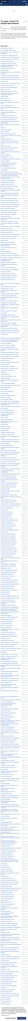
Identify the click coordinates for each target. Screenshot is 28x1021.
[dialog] (14, 1013)
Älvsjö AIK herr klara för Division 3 (8, 736)
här (14, 38)
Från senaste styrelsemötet (6, 623)
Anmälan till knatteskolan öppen (7, 977)
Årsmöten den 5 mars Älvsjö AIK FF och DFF (10, 200)
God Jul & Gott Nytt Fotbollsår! (7, 701)
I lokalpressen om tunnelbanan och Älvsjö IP (10, 332)
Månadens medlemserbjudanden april (8, 163)
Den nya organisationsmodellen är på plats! (10, 354)
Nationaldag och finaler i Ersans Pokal (8, 548)
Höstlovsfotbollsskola (5, 867)
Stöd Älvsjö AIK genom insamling (7, 760)
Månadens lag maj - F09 (5, 906)
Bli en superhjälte (4, 170)
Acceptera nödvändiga (11, 1018)
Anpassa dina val (5, 1015)
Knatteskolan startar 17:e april (7, 288)
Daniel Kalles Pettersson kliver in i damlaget (9, 744)
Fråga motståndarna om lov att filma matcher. (10, 642)
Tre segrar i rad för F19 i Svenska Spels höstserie (11, 504)
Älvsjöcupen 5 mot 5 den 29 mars (7, 85)
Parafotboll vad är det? (5, 360)
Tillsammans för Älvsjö (5, 397)
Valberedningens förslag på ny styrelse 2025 (10, 193)
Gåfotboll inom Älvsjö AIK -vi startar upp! (9, 172)
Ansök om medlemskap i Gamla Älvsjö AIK (9, 993)
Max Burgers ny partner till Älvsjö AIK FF (9, 262)
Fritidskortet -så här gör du (6, 100)
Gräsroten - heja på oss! (5, 428)
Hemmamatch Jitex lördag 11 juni (7, 546)
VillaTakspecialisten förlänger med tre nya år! (10, 352)
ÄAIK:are (2, 820)
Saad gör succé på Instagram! (7, 508)
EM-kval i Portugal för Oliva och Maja (8, 484)
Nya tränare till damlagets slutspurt (8, 727)
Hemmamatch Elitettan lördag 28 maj (8, 554)
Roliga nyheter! (4, 652)
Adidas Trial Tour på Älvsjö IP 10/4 (8, 919)
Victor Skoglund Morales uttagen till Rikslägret (10, 401)
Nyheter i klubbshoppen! (6, 718)
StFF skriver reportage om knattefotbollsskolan (10, 778)
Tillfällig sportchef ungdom (6, 886)
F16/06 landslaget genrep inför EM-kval (9, 502)
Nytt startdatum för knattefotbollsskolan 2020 (10, 795)
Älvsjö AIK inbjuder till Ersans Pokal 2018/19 (10, 890)
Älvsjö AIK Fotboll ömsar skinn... (7, 871)
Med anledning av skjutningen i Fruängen (9, 186)
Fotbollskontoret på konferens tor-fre (8, 376)
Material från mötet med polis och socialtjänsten (11, 338)
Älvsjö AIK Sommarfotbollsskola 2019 (8, 880)
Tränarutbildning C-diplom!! (6, 983)
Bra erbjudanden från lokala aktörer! (8, 395)
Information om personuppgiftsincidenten (9, 202)
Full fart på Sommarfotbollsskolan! (8, 904)
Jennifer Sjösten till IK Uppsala (7, 898)
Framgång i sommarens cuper (7, 522)
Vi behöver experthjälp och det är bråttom (9, 328)
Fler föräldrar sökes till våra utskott (8, 273)
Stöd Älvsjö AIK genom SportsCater (8, 765)
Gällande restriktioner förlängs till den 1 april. (10, 678)
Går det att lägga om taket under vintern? (9, 198)
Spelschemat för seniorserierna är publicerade (10, 293)
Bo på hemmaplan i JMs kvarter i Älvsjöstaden (10, 226)
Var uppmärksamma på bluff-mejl (8, 716)
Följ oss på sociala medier (6, 776)
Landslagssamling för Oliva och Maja (8, 540)
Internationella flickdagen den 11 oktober (9, 221)
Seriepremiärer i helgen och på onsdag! (9, 275)
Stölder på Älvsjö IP (5, 389)
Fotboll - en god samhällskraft (7, 391)
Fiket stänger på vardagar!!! (6, 854)
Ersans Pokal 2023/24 (5, 364)
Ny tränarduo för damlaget (6, 528)
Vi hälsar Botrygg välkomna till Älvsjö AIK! (9, 663)
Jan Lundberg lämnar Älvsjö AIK (7, 410)
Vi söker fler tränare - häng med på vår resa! (9, 210)
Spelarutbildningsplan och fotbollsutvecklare (10, 441)
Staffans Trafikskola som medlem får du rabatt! (10, 468)
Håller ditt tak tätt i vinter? (6, 216)
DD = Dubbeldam (4, 865)
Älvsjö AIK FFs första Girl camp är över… (9, 634)
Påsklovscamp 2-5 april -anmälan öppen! (9, 300)
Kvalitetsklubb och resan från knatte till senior (10, 57)
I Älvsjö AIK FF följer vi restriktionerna (8, 712)
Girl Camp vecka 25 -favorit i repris (8, 576)
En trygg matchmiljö (5, 430)
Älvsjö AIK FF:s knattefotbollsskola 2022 (9, 617)
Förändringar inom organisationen (8, 180)
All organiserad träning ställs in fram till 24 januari (11, 699)
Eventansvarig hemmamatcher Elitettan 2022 (10, 607)
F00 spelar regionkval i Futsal (7, 979)
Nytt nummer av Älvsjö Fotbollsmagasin (9, 925)
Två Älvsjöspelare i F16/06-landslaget (8, 564)
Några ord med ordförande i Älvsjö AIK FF (9, 147)
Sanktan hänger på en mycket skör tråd (9, 644)
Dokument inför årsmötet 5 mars (7, 188)
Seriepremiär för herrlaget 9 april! (7, 588)
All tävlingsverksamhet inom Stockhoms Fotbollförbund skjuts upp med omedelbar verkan (9, 811)
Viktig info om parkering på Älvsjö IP (8, 133)
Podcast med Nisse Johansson (7, 110)
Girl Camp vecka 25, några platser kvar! (9, 552)
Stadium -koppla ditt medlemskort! (8, 208)
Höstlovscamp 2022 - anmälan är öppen (9, 494)
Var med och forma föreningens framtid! (9, 87)
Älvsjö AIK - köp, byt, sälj (6, 710)
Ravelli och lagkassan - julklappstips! (8, 214)
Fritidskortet (3, 127)
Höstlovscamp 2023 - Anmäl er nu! (8, 370)
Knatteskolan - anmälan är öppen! (7, 434)
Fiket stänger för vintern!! (6, 846)
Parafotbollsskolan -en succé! (7, 518)
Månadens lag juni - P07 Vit (6, 902)
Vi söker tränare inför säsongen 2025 (8, 238)
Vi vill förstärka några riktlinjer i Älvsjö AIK (9, 680)
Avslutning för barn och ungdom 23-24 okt (9, 368)
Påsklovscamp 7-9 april (5, 89)
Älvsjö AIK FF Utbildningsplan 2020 (8, 844)
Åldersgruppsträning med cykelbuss (8, 566)
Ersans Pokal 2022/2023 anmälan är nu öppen (10, 506)
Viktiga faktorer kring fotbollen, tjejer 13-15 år (10, 362)
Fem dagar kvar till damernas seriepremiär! (9, 671)
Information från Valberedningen (7, 856)
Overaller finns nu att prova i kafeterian (8, 323)
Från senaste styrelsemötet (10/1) (8, 619)
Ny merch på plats (4, 334)
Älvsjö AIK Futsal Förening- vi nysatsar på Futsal (10, 956)
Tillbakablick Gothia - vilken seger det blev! (9, 140)
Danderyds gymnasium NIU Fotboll (8, 115)
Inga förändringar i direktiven (6, 673)
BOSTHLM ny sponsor (5, 594)
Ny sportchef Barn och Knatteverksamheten (10, 804)
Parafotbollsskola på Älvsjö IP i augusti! (9, 550)
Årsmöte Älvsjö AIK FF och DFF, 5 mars (9, 311)
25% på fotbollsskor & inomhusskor (8, 50)
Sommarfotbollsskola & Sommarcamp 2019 (10, 882)
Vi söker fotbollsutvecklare (6, 129)
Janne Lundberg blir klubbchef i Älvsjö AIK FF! (10, 584)
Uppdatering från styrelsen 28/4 (7, 574)
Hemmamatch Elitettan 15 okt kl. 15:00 (8, 486)
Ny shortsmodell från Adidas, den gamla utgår (10, 204)
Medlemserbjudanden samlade (7, 182)
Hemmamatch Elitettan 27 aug (7, 512)
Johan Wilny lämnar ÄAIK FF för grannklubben (10, 738)
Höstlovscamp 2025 (5, 131)
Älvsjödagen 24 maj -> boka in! (7, 157)
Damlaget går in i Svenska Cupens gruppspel (10, 937)
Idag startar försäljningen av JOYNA (8, 277)
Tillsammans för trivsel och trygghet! (8, 544)
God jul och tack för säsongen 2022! (8, 457)
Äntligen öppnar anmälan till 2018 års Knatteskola (11, 927)
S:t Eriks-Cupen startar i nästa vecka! (8, 650)
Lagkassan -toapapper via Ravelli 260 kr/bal (10, 206)
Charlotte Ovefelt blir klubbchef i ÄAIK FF (9, 731)
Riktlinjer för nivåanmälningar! (7, 621)
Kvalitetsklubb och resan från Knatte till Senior (10, 77)
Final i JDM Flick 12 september (7, 892)
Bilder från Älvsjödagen (5, 251)
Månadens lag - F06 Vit (5, 932)
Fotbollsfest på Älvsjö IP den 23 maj (8, 68)
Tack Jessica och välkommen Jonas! (8, 461)
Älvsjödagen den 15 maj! (6, 568)
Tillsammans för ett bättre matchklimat (9, 253)
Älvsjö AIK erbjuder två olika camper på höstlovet (11, 888)
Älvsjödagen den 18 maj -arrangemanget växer (10, 330)
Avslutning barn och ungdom (7, 228)
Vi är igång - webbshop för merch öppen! (9, 236)
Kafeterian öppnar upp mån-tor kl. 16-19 (9, 91)
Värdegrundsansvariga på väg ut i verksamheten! (11, 406)
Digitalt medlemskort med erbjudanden (9, 542)
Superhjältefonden (4, 70)
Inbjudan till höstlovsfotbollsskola (8, 742)
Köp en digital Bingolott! (6, 799)
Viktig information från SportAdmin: (8, 242)
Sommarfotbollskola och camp (7, 61)
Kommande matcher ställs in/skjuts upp (9, 661)
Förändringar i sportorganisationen (8, 989)
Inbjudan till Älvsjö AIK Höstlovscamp (8, 740)
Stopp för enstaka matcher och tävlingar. (9, 690)
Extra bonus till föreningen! (6, 343)
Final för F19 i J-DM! (5, 510)
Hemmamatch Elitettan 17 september (8, 500)
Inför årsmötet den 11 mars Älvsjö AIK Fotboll (10, 83)
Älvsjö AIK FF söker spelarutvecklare (8, 850)
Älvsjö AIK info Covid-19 (6, 638)
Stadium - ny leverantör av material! (8, 345)
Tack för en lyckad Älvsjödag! (7, 419)
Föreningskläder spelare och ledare (8, 315)
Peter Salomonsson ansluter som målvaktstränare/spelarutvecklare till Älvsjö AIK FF (10, 838)
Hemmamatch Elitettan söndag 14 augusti (9, 520)
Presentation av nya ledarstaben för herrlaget (10, 995)
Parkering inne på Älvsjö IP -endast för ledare (10, 59)
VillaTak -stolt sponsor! (5, 374)
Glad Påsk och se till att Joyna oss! (8, 279)
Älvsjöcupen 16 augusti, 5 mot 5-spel (8, 63)
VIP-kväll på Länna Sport (6, 997)
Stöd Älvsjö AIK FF (4, 769)
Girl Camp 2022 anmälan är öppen (8, 600)
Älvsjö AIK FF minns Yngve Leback (8, 184)
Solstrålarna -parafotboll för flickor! (8, 432)
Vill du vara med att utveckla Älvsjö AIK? (9, 981)
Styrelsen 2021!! (4, 706)
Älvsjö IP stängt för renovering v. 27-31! (9, 767)
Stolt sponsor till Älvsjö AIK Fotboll (8, 347)
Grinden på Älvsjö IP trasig (6, 682)
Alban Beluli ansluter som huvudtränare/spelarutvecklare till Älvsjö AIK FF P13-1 (10, 833)
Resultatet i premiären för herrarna (8, 586)
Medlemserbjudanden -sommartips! (8, 538)
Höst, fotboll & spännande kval (7, 858)
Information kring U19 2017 (6, 1001)
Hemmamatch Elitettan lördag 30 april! (8, 572)
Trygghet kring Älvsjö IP (5, 378)
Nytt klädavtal (3, 372)
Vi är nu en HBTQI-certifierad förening (8, 168)
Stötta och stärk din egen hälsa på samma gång (10, 385)
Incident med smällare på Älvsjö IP (8, 412)
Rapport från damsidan (5, 999)
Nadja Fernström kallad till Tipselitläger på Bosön (11, 746)
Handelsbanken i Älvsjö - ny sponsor (8, 605)
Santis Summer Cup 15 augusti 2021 (8, 632)
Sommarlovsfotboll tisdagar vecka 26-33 (9, 55)
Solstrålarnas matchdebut (6, 138)
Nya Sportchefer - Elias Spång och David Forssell (11, 257)
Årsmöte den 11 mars (5, 98)
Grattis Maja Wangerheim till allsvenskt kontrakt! (10, 473)
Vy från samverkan (4, 417)
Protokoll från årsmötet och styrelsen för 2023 (10, 459)
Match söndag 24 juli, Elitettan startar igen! (9, 530)
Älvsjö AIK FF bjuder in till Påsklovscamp (9, 827)
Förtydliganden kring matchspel (7, 646)
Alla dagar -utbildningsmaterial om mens (9, 230)
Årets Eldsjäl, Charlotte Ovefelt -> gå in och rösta (10, 79)
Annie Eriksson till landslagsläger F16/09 (9, 117)
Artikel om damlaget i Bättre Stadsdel (8, 450)
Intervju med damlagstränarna (7, 514)
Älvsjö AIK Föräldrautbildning (7, 973)
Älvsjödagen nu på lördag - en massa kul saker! (10, 255)
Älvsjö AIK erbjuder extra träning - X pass (9, 975)
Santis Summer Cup (5, 876)
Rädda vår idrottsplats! (5, 443)
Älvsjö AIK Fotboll (4, 81)
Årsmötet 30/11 (4, 987)
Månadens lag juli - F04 (5, 900)
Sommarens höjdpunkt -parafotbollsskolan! (10, 269)
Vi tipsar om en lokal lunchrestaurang (8, 267)
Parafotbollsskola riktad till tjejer (7, 640)
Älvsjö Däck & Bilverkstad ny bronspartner (9, 482)
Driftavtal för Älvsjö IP (5, 161)
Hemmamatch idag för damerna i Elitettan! (9, 580)
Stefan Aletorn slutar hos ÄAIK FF (7, 791)
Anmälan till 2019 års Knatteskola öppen (9, 884)
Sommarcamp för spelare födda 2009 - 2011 (10, 596)
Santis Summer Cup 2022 (6, 516)
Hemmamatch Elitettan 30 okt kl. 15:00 (8, 475)
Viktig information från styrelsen (7, 149)
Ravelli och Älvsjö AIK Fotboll (7, 232)
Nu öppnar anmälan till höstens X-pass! (9, 962)
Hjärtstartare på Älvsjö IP (6, 426)
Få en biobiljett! (4, 313)
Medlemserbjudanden (5, 492)
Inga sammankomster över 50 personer (9, 818)
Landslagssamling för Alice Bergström (9, 636)
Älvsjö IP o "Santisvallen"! (6, 627)
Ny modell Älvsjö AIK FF (5, 488)
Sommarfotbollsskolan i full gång (8, 964)
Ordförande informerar (5, 954)
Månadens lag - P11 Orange (6, 921)
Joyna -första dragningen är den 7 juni (8, 247)
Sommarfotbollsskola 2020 (6, 822)
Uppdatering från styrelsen (6, 615)
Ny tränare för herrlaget (5, 1003)
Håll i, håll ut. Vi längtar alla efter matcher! (9, 656)
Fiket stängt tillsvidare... (5, 783)
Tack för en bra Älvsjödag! (6, 556)
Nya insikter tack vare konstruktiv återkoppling (10, 463)
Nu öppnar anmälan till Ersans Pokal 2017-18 (10, 958)
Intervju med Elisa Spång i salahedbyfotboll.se (10, 452)
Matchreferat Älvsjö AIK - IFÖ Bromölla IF (9, 590)
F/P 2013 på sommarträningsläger (8, 383)
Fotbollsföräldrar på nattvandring (7, 358)
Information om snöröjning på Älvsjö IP (9, 212)
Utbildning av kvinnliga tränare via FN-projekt (10, 598)
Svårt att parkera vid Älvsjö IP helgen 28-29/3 (10, 75)
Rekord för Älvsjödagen (5, 155)
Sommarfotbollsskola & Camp (7, 878)
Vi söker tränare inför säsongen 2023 (8, 536)
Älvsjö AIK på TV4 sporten (6, 793)
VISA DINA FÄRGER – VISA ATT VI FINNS (9, 654)
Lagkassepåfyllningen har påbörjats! (8, 286)
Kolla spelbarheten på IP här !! (7, 991)
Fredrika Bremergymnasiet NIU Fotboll (8, 119)
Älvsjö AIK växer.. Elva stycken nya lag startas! (10, 947)
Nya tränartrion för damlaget (6, 625)
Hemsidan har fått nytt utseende (7, 774)
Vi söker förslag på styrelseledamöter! (8, 477)
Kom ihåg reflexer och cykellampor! (8, 366)
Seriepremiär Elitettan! (5, 592)
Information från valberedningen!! (7, 729)
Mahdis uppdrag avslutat (6, 714)
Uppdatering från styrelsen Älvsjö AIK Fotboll (10, 439)
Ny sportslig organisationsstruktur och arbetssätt (11, 848)
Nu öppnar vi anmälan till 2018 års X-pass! (9, 923)
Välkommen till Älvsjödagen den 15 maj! (9, 582)
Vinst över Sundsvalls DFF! (6, 578)
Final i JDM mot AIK (5, 960)
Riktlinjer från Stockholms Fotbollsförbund (9, 797)
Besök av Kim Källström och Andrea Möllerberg (10, 234)
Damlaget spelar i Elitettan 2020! (7, 852)
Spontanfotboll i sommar (6, 387)
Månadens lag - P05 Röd (6, 911)
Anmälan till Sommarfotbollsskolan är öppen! (10, 971)
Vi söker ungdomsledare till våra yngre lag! (9, 708)
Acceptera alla (21, 1018)
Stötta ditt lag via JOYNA (6, 271)
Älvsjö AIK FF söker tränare (6, 869)
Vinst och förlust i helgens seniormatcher (9, 570)
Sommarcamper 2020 (5, 816)
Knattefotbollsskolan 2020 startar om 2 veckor (10, 814)
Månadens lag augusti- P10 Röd (7, 894)
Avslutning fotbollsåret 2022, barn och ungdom (10, 490)
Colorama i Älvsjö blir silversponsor (8, 534)
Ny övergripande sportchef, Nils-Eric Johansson (10, 159)
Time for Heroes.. (4, 863)
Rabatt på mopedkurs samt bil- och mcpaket (10, 356)
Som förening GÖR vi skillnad (7, 399)
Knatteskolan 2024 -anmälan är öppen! (8, 302)
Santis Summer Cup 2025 (6, 145)
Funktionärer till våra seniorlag (7, 105)
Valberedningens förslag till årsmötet (8, 295)
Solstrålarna (3, 249)
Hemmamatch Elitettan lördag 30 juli (8, 526)
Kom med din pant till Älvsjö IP (7, 48)
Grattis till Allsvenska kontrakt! (7, 445)
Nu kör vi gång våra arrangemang (7, 896)
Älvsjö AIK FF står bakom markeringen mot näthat (11, 648)
